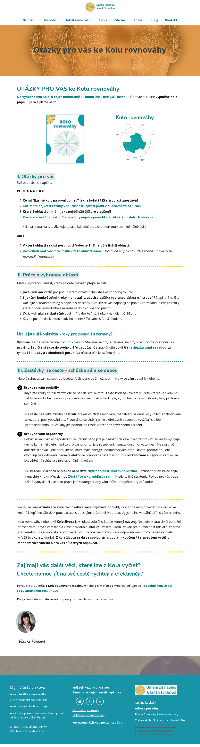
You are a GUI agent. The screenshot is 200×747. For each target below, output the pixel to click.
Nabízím (28, 20)
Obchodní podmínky (85, 710)
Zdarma (120, 20)
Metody (50, 20)
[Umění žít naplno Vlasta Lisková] (100, 7)
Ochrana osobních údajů (88, 715)
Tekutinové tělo (77, 20)
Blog (154, 20)
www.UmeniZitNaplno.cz (90, 722)
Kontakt (171, 20)
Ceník (103, 20)
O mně (137, 20)
